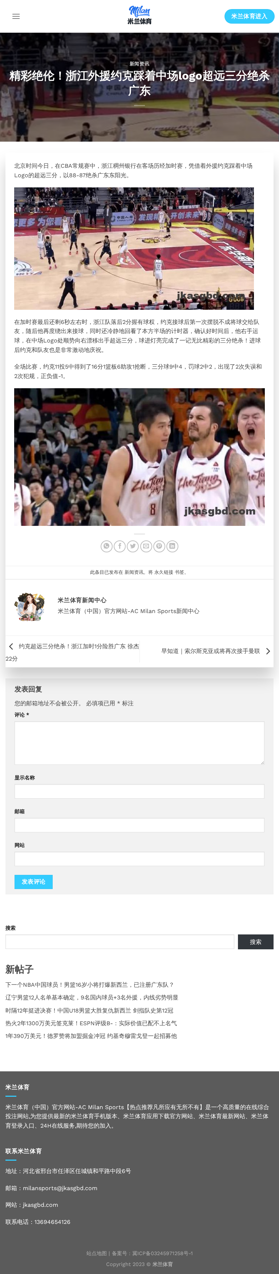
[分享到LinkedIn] (172, 546)
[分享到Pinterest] (159, 546)
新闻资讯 (140, 63)
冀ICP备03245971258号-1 (162, 1253)
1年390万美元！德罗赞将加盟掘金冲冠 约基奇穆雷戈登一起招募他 (91, 1035)
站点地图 (96, 1253)
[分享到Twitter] (133, 546)
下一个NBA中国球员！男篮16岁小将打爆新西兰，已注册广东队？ (89, 984)
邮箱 (20, 811)
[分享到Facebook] (120, 546)
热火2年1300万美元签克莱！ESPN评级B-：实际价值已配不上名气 (91, 1023)
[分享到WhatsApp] (107, 546)
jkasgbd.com (40, 1204)
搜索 (10, 928)
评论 (22, 715)
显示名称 (25, 777)
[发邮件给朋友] (146, 546)
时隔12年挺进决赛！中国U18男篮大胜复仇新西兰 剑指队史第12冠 (89, 1010)
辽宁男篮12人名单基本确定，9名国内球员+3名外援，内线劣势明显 (91, 997)
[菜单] (16, 16)
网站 (20, 845)
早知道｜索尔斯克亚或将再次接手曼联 (211, 651)
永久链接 (163, 572)
